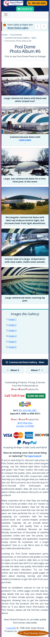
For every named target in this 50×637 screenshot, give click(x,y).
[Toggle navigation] (6, 14)
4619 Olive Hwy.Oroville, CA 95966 (25, 428)
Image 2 (12, 328)
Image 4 (12, 339)
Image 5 (12, 344)
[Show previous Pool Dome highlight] (38, 28)
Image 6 (12, 350)
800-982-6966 (38, 3)
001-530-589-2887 (28, 413)
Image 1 (12, 322)
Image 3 (12, 333)
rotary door (25, 143)
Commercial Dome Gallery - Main (20, 41)
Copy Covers (34, 459)
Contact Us (26, 8)
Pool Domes (16, 38)
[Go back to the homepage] (13, 3)
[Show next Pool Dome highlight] (44, 28)
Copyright (11, 631)
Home (4, 38)
